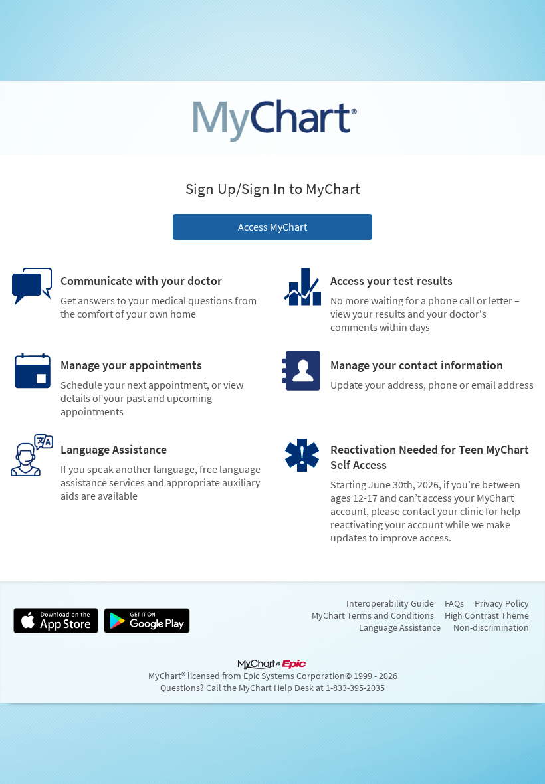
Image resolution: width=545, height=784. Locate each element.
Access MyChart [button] (272, 226)
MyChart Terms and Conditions (373, 615)
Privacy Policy (502, 603)
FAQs (454, 603)
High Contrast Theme (487, 615)
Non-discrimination (491, 627)
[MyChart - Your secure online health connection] (272, 118)
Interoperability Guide (390, 603)
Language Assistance (400, 627)
